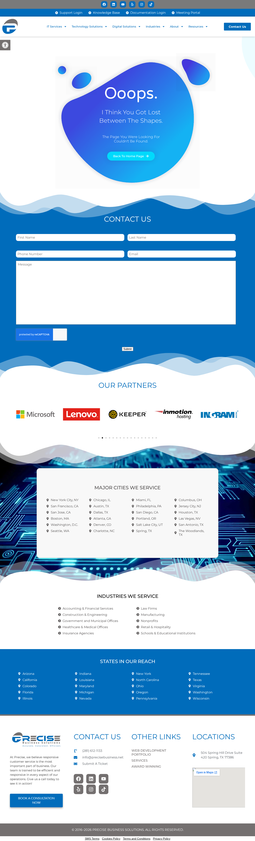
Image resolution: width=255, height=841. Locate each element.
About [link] (174, 26)
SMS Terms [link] (92, 838)
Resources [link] (195, 26)
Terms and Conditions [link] (136, 838)
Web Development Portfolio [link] (148, 752)
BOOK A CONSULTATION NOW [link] (36, 800)
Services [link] (139, 760)
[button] (20, 414)
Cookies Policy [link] (111, 838)
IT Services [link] (54, 26)
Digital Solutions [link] (124, 26)
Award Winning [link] (146, 766)
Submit (128, 348)
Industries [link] (153, 26)
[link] (5, 45)
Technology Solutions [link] (87, 26)
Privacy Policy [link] (161, 838)
